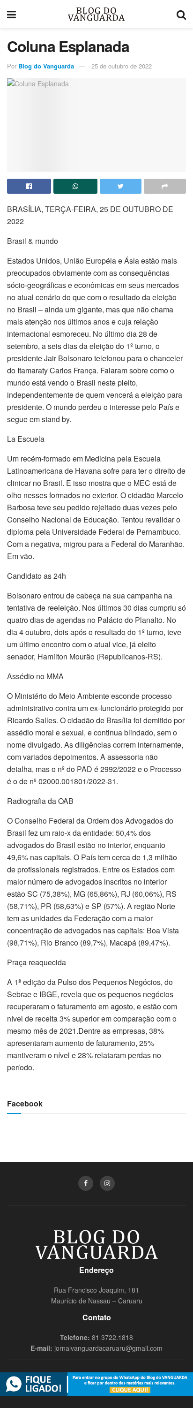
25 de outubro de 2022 (121, 65)
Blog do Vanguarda (46, 65)
